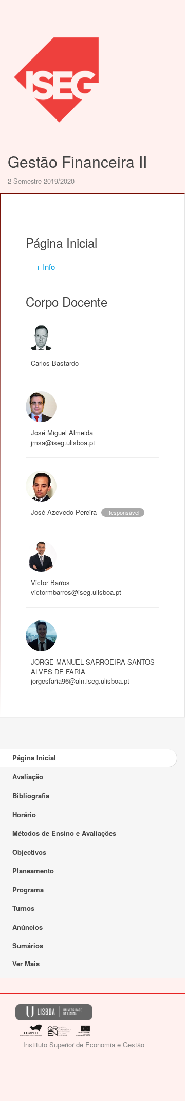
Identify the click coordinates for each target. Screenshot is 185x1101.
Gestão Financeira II (77, 161)
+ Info (45, 266)
